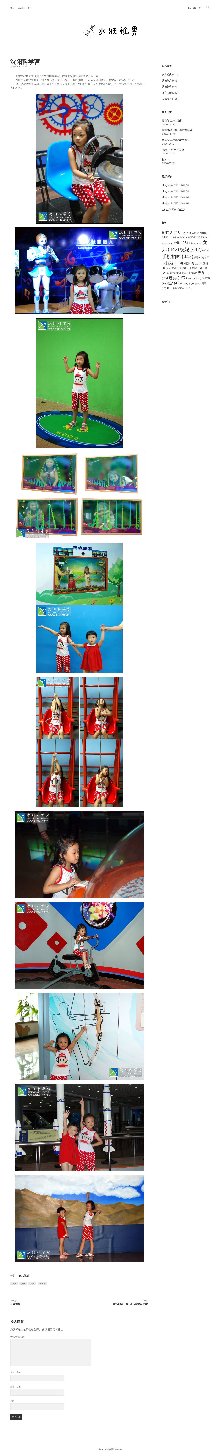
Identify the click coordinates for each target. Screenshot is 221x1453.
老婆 (178, 277)
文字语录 (167, 92)
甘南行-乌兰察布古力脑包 (176, 140)
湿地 (177, 268)
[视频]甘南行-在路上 (173, 149)
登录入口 (167, 301)
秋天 (186, 272)
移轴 (194, 273)
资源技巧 (167, 98)
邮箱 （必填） (16, 1386)
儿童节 (183, 237)
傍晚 (176, 237)
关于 (30, 8)
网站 (12, 1401)
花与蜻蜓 (15, 1304)
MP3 (185, 233)
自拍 (191, 278)
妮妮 (23, 1283)
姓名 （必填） (16, 1372)
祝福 (178, 273)
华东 (170, 243)
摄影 (199, 257)
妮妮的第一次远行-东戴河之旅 (130, 1304)
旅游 (174, 263)
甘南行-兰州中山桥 (172, 120)
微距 (205, 250)
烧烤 (197, 267)
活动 (170, 268)
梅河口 (165, 159)
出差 (204, 237)
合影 (180, 242)
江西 (198, 263)
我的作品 (167, 80)
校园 (189, 263)
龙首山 (185, 288)
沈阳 (32, 1283)
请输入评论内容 (17, 1336)
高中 (173, 288)
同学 (192, 243)
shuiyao (166, 185)
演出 (187, 267)
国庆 (199, 243)
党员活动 (194, 237)
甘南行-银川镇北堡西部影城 (177, 130)
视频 (173, 283)
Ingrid (165, 209)
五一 (169, 237)
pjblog (192, 233)
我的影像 (167, 86)
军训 (181, 209)
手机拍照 (177, 256)
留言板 (21, 8)
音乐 (198, 283)
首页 (12, 8)
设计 (184, 283)
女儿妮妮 (24, 1275)
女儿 (14, 1283)
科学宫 (42, 1283)
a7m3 (171, 232)
